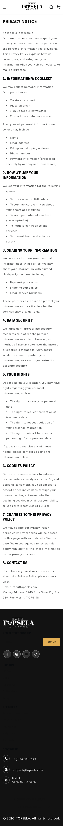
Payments (9, 726)
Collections (10, 691)
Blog (6, 698)
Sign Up (52, 641)
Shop (6, 677)
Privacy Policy (12, 720)
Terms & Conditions (16, 713)
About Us (9, 684)
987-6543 (30, 759)
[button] (4, 7)
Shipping (9, 733)
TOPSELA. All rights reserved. (38, 818)
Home (7, 671)
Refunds (8, 740)
